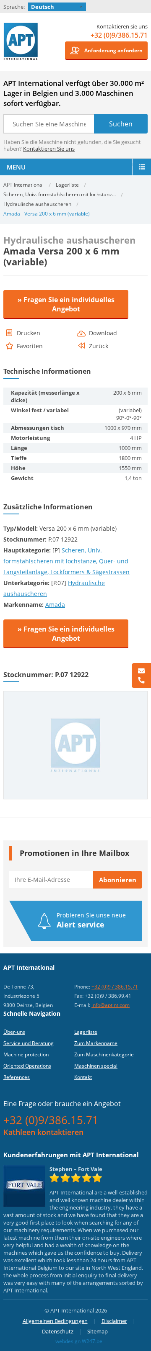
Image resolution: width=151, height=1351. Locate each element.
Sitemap (97, 1331)
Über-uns (14, 1031)
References (16, 1077)
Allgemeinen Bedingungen (55, 1321)
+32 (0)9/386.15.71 (119, 35)
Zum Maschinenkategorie (104, 1054)
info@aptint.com (110, 1005)
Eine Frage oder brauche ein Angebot (62, 1103)
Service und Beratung (28, 1043)
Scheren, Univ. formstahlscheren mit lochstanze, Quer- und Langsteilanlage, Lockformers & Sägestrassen (66, 561)
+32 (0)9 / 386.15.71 (114, 986)
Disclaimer (114, 1321)
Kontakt (83, 1077)
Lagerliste (67, 184)
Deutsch (42, 6)
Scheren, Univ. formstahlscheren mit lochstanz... (59, 194)
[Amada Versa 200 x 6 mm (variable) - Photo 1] (75, 695)
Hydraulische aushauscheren (37, 204)
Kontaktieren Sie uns (49, 148)
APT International (21, 44)
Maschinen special (95, 1065)
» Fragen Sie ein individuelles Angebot (66, 304)
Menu (16, 167)
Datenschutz (57, 1331)
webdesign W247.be (78, 1341)
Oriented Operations (27, 1065)
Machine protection (26, 1054)
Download (103, 333)
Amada (55, 605)
